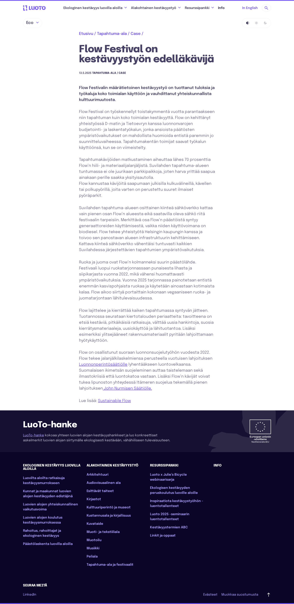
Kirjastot (94, 499)
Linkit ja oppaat (163, 535)
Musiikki (93, 548)
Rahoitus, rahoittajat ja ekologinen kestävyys (42, 533)
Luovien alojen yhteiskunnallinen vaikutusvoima (50, 507)
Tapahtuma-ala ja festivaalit (110, 564)
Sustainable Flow (114, 401)
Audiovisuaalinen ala (104, 483)
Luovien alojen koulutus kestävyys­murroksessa (42, 520)
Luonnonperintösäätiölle (103, 364)
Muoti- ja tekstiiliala (103, 532)
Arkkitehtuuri (97, 474)
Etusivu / (87, 34)
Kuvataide (95, 524)
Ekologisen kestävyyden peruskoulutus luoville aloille (174, 490)
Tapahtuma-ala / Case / (120, 34)
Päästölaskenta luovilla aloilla (48, 544)
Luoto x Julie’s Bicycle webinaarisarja (168, 477)
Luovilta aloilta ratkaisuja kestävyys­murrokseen (44, 480)
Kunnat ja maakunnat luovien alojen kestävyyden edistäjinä (48, 494)
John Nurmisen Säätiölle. (127, 388)
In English (250, 8)
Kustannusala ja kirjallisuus (109, 515)
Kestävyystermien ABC (169, 527)
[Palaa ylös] (268, 594)
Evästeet (210, 594)
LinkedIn (29, 594)
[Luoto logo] (34, 8)
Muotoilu (94, 540)
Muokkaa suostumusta (239, 594)
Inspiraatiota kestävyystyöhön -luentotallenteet (176, 503)
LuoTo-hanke (33, 435)
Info (221, 8)
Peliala (92, 556)
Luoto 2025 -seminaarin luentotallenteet (169, 517)
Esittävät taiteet (100, 491)
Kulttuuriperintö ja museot (109, 507)
